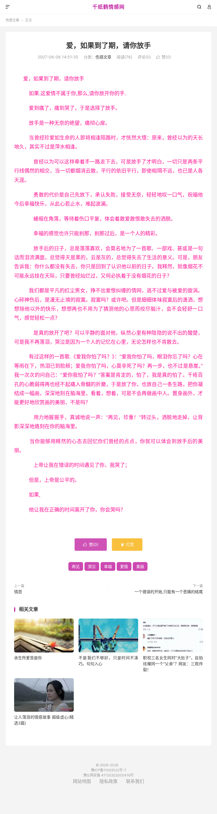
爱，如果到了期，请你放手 (108, 45)
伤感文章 (12, 20)
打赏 (127, 544)
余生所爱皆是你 (28, 657)
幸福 (108, 566)
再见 (76, 566)
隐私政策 (108, 781)
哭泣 (92, 566)
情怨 (18, 591)
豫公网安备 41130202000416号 (108, 775)
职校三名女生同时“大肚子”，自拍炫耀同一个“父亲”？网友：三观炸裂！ (173, 663)
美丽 (140, 566)
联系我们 (135, 781)
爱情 (124, 566)
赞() (163, 57)
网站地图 (82, 781)
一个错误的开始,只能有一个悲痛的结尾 (168, 591)
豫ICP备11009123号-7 (108, 770)
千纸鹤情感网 (108, 7)
